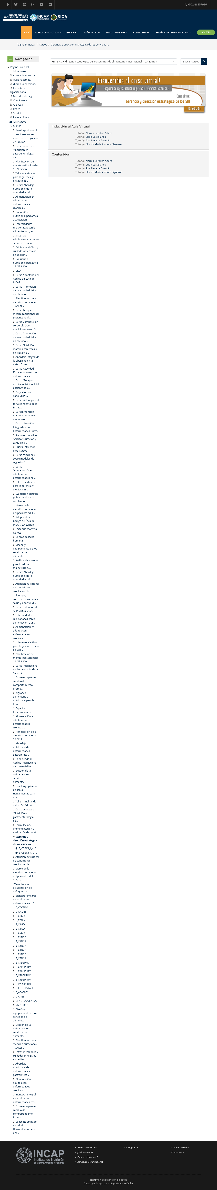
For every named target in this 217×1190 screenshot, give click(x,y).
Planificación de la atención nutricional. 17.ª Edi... (25, 735)
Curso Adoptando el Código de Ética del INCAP (26, 278)
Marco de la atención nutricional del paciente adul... (24, 509)
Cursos (43, 44)
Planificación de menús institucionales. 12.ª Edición (26, 165)
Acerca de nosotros (87, 1147)
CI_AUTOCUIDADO (26, 1000)
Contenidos (61, 154)
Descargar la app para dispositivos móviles (108, 1183)
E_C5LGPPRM (23, 979)
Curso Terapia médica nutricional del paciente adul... (26, 313)
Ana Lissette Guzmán (98, 140)
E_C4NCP (20, 949)
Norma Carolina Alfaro (99, 133)
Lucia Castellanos (96, 136)
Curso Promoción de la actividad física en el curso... (24, 290)
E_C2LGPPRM (23, 966)
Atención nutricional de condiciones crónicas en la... (26, 587)
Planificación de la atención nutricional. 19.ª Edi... (25, 1043)
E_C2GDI (20, 920)
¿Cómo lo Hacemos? (87, 1157)
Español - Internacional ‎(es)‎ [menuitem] (172, 32)
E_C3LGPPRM (23, 971)
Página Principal (26, 44)
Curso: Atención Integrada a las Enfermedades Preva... (26, 427)
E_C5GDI (20, 933)
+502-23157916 (197, 4)
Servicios (70, 32)
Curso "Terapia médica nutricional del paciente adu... (26, 384)
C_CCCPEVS (21, 907)
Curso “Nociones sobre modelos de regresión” (24, 458)
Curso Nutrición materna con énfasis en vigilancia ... (25, 348)
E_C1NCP (20, 937)
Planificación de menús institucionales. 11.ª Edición (26, 657)
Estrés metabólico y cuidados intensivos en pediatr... (25, 250)
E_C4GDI (20, 928)
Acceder (206, 32)
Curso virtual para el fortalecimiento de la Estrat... (26, 403)
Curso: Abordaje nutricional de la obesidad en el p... (23, 188)
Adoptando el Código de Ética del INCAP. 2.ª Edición (24, 520)
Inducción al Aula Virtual (71, 126)
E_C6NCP (20, 958)
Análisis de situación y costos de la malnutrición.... (26, 564)
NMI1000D (21, 1005)
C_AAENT (20, 911)
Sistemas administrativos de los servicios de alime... (26, 239)
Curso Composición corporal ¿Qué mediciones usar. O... (25, 325)
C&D (18, 270)
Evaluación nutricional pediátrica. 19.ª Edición (25, 262)
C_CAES (19, 996)
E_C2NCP (20, 941)
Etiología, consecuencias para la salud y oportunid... (25, 599)
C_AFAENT (21, 992)
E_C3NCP (20, 945)
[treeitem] (23, 600)
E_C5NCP (20, 954)
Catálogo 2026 (91, 32)
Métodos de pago (116, 32)
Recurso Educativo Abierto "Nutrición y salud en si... (25, 438)
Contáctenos (141, 32)
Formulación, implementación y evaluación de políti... (25, 828)
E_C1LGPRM (22, 962)
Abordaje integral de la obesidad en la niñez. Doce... (26, 360)
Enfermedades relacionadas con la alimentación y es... (24, 227)
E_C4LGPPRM (23, 975)
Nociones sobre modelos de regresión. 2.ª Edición (26, 138)
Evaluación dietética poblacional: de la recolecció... (25, 497)
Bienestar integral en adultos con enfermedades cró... (24, 899)
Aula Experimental (26, 130)
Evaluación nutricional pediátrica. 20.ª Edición (25, 215)
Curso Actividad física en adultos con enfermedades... (25, 372)
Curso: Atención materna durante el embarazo (24, 415)
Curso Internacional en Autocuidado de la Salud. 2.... (25, 669)
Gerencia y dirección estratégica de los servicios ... (80, 44)
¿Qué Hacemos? (85, 1152)
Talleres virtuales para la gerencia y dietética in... (24, 176)
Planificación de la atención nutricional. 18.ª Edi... (25, 302)
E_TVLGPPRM (23, 983)
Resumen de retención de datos (108, 1179)
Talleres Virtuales (25, 988)
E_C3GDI (20, 924)
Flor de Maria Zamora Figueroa (104, 144)
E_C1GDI (20, 916)
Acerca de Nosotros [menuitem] (47, 32)
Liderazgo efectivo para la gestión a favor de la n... (26, 645)
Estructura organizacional (90, 1161)
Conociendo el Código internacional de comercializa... (25, 762)
